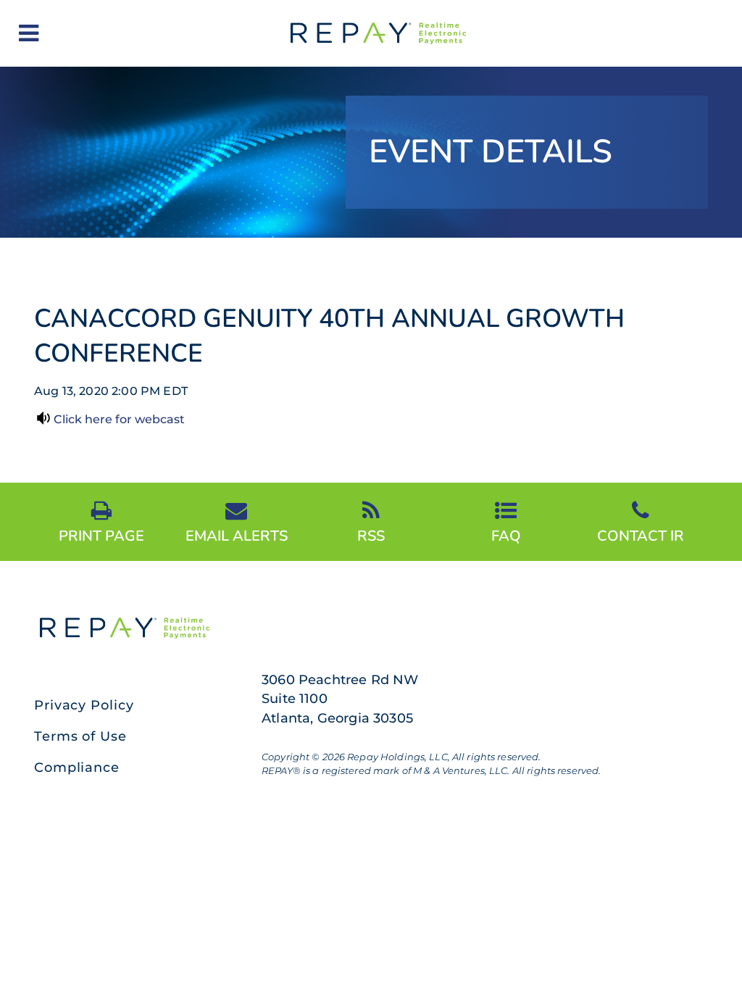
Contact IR (640, 535)
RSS (371, 535)
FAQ (506, 535)
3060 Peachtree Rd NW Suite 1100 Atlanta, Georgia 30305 (340, 698)
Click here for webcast (119, 419)
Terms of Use (80, 736)
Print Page (101, 535)
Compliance (77, 767)
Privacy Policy (84, 705)
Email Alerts (237, 535)
